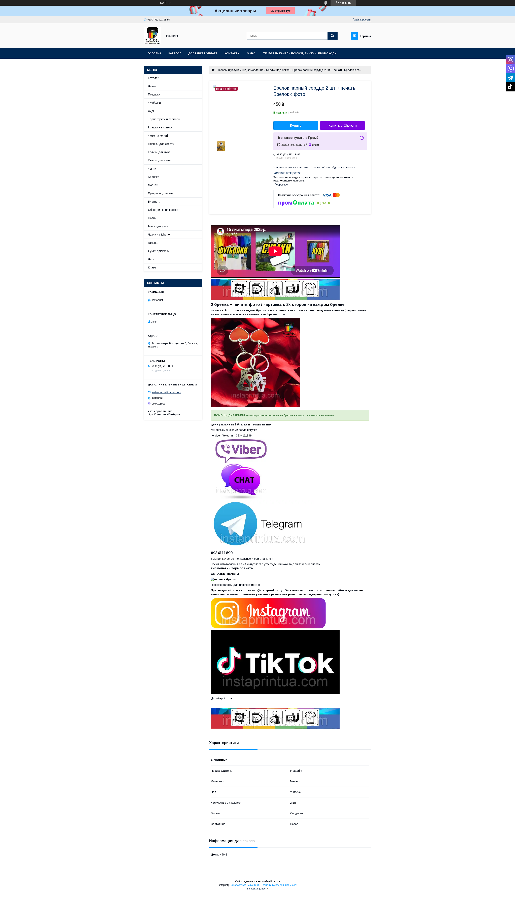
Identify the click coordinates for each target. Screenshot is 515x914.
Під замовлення (252, 70)
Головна (154, 53)
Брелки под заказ (277, 70)
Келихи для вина (159, 160)
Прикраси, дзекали (160, 193)
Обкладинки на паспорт (164, 209)
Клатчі (152, 267)
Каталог (174, 53)
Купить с (336, 125)
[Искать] (333, 36)
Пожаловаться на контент (244, 885)
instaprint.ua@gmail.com (166, 392)
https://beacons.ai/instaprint (164, 414)
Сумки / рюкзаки (158, 251)
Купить (296, 125)
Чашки (152, 86)
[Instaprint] (152, 43)
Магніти (153, 185)
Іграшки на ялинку (160, 127)
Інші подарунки (158, 226)
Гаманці (153, 242)
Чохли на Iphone (159, 234)
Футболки (154, 102)
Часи (151, 259)
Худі (151, 111)
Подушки (154, 94)
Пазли (152, 218)
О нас (251, 53)
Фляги (152, 168)
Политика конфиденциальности (279, 885)
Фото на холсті (158, 135)
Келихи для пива (159, 152)
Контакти (232, 53)
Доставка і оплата (202, 53)
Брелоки (153, 176)
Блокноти (154, 201)
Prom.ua (275, 881)
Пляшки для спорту (161, 144)
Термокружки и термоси (164, 119)
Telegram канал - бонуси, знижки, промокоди (300, 53)
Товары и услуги (228, 70)
